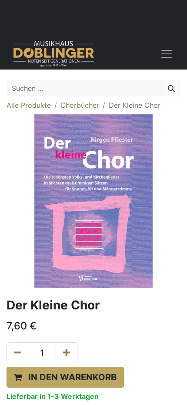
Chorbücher (79, 105)
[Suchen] (171, 88)
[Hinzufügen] (66, 352)
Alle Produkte (29, 105)
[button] (65, 377)
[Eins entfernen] (17, 352)
